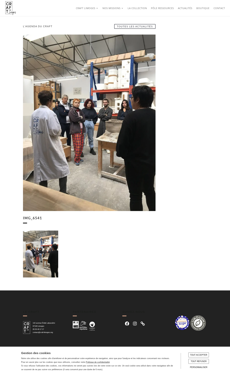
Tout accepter (198, 355)
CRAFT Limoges (85, 8)
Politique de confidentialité (98, 362)
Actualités (185, 8)
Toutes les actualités (135, 26)
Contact (219, 8)
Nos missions (111, 8)
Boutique (203, 8)
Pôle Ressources (162, 8)
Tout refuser (199, 361)
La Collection (137, 8)
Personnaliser (198, 367)
